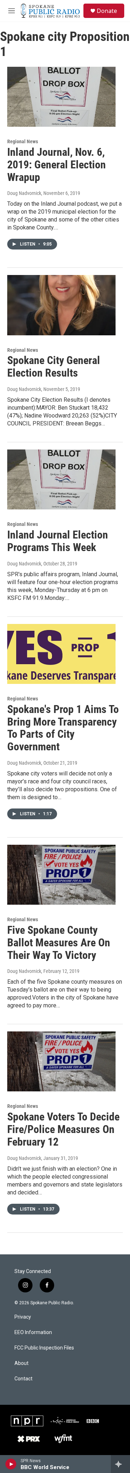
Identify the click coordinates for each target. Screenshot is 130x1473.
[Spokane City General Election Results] (61, 305)
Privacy (22, 1317)
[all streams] (120, 1464)
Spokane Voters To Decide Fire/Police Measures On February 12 (63, 1129)
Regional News (22, 141)
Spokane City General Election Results (53, 366)
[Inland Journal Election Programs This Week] (61, 479)
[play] (11, 1464)
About (21, 1363)
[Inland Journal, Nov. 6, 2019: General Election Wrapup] (61, 97)
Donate (107, 11)
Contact (23, 1378)
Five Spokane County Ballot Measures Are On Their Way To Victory (58, 942)
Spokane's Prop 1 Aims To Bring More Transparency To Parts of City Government (63, 728)
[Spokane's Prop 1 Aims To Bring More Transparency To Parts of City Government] (61, 654)
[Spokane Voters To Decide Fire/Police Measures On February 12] (61, 1061)
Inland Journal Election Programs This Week (57, 541)
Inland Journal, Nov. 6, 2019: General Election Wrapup (56, 164)
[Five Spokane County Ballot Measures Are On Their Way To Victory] (61, 875)
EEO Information (33, 1332)
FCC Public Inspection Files (44, 1348)
